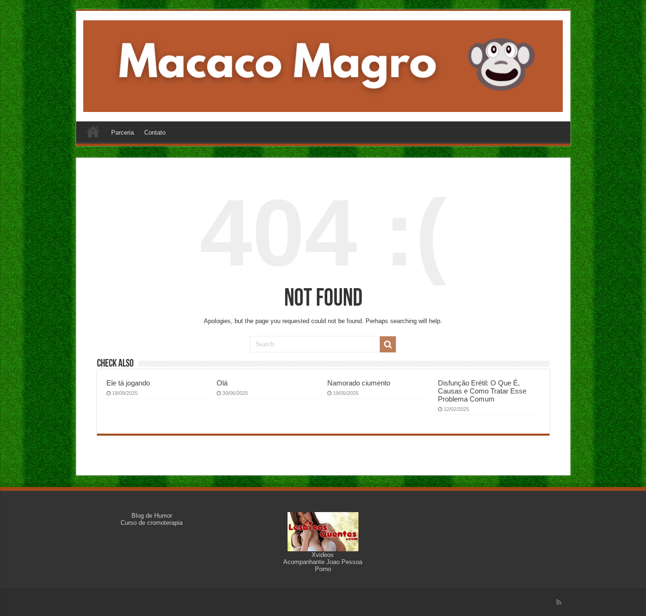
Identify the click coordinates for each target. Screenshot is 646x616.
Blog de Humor (151, 515)
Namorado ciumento (358, 383)
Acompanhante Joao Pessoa (322, 561)
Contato (155, 132)
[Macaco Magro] (323, 64)
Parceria (122, 132)
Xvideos (323, 554)
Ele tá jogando (128, 383)
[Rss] (558, 602)
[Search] (388, 344)
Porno (323, 569)
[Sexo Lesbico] (323, 531)
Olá (222, 383)
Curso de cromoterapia (152, 522)
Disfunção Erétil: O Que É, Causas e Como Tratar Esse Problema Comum (482, 391)
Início (93, 131)
